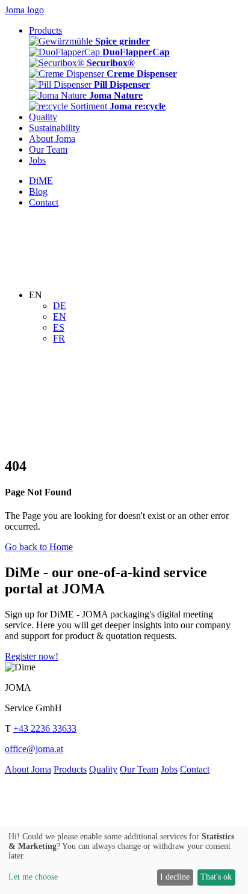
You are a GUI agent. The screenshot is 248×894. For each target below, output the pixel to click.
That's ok (216, 876)
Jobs (169, 769)
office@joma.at (34, 749)
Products (70, 769)
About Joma (28, 769)
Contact (194, 769)
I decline (175, 876)
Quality (103, 769)
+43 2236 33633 (44, 728)
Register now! (31, 656)
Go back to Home (39, 547)
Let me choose (33, 876)
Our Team (139, 769)
